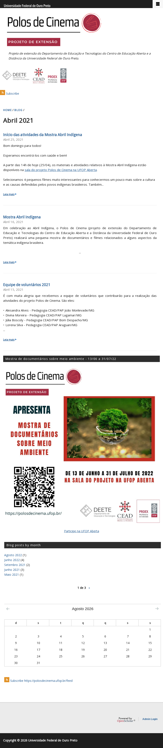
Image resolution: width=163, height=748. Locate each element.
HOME (7, 110)
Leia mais (9, 194)
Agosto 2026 (82, 609)
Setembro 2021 (14, 565)
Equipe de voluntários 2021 (26, 284)
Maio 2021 (11, 575)
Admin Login (149, 719)
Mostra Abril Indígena (22, 217)
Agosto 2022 (13, 555)
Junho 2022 (12, 560)
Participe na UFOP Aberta (81, 531)
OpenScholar (126, 720)
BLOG (18, 110)
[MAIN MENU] (158, 4)
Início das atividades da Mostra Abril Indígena (42, 134)
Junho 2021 (12, 570)
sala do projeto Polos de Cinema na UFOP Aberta (61, 170)
